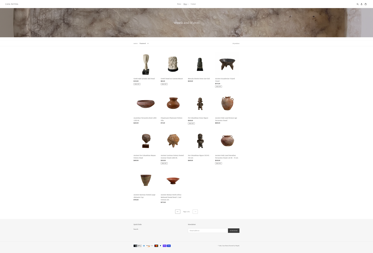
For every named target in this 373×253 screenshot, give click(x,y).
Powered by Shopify (234, 245)
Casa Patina (11, 4)
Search (136, 229)
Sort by (136, 43)
